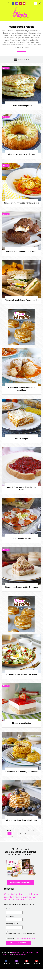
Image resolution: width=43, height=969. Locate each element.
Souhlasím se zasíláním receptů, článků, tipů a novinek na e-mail (20, 935)
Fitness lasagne (21, 439)
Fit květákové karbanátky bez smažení (21, 772)
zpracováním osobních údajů (26, 938)
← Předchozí (8, 830)
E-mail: (8, 909)
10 (31, 833)
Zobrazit (20, 85)
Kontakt (23, 954)
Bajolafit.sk (16, 954)
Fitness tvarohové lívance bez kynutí (21, 820)
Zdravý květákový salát (21, 538)
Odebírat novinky (19, 943)
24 (4, 837)
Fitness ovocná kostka (21, 723)
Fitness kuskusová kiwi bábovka (21, 154)
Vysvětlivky (15, 952)
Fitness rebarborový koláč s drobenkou (21, 587)
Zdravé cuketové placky (21, 106)
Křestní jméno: (10, 916)
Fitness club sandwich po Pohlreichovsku (21, 300)
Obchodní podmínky (26, 952)
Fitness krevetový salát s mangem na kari (21, 203)
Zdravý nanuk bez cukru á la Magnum (21, 252)
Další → (12, 837)
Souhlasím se (21, 938)
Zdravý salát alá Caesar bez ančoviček (21, 674)
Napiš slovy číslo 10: (12, 924)
